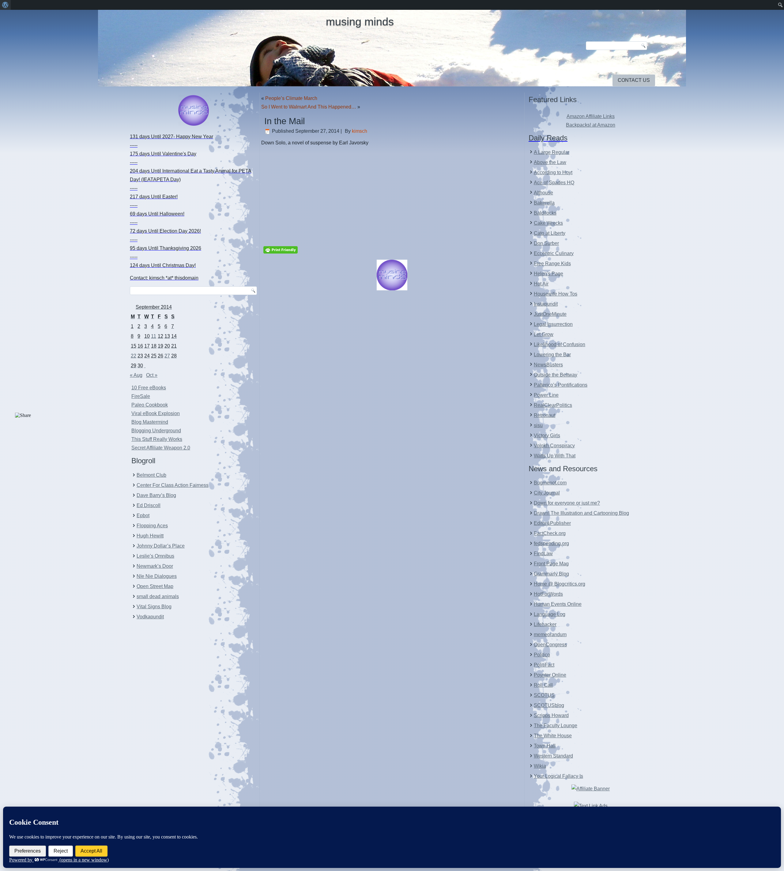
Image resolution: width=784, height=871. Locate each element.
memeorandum (550, 634)
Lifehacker (545, 624)
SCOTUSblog (549, 705)
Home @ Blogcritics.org (559, 583)
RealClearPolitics (553, 405)
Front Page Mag (551, 563)
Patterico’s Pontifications (560, 385)
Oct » (151, 375)
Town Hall (545, 745)
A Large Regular (551, 152)
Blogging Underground (156, 430)
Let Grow (543, 334)
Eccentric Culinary (554, 253)
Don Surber (546, 243)
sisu (538, 425)
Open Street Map (155, 586)
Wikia (540, 766)
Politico (542, 654)
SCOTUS (544, 695)
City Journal (547, 492)
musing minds (360, 21)
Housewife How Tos (555, 293)
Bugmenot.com (550, 482)
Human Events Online (558, 604)
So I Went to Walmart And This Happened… (308, 106)
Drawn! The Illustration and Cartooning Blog (581, 513)
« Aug (136, 375)
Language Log (549, 614)
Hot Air (541, 283)
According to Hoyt (553, 172)
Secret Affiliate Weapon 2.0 (160, 447)
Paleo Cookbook (149, 404)
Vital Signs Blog (154, 606)
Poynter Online (550, 675)
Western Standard (553, 755)
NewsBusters (548, 364)
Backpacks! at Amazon (590, 125)
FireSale (140, 396)
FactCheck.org (550, 533)
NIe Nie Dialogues (157, 576)
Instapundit (546, 304)
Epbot (143, 515)
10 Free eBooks (148, 387)
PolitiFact (544, 664)
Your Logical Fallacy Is (558, 776)
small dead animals (158, 596)
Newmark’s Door (155, 566)
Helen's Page (548, 273)
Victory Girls (547, 435)
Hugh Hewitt (150, 535)
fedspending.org (551, 543)
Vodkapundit (150, 616)
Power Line (546, 395)
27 (167, 355)
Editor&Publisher (552, 523)
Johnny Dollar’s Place (161, 545)
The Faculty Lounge (555, 725)
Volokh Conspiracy (554, 445)
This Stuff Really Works (156, 439)
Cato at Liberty (549, 233)
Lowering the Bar (552, 354)
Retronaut (544, 415)
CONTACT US (634, 80)
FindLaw (543, 553)
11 (153, 336)
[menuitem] (5, 5)
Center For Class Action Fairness (173, 485)
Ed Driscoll (148, 505)
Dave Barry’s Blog (156, 495)
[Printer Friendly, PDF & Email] (280, 249)
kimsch (359, 131)
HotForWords (548, 594)
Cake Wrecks (548, 223)
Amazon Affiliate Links (591, 116)
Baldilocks (545, 213)
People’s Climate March (291, 98)
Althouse (543, 192)
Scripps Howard (551, 715)
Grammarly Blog (551, 573)
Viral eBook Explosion (155, 413)
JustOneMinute (550, 314)
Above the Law (550, 162)
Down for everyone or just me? (567, 503)
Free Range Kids (552, 263)
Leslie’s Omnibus (155, 556)
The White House (553, 735)
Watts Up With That (554, 455)
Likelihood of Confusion (559, 344)
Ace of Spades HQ (554, 182)
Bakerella (544, 202)
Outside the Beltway (555, 374)
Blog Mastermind (149, 422)
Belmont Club (151, 475)
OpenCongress (550, 644)
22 (133, 355)
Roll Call (543, 685)
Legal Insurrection (553, 324)
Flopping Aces (152, 525)
